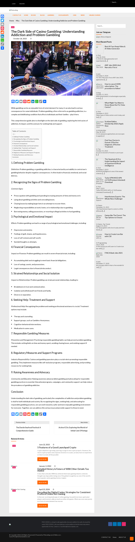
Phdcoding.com (48, 535)
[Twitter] (2, 20)
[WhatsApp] (2, 40)
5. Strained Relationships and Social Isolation (25, 146)
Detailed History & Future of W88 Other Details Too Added (63, 470)
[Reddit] (2, 32)
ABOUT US (122, 537)
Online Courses (94, 15)
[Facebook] (2, 16)
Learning (51, 15)
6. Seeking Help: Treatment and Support (24, 148)
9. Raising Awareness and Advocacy (22, 155)
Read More (43, 459)
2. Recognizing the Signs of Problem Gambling (25, 139)
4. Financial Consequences (19, 143)
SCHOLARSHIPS (63, 15)
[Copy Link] (2, 44)
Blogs (42, 15)
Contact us (17, 15)
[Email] (2, 24)
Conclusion (15, 157)
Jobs (74, 15)
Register (22, 3)
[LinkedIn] (2, 36)
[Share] (2, 48)
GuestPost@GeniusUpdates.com (19, 536)
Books (33, 15)
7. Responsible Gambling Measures (22, 150)
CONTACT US (105, 537)
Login (13, 3)
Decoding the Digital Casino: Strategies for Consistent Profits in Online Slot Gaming (64, 493)
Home (26, 15)
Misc (13, 27)
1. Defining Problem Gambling (20, 137)
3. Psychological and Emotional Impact (23, 141)
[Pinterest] (2, 28)
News (83, 15)
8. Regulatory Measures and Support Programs (26, 152)
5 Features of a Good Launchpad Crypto (56, 447)
